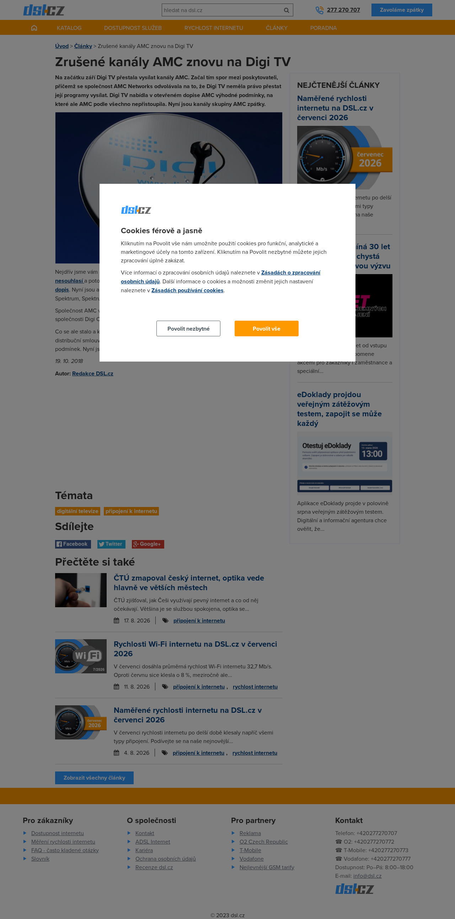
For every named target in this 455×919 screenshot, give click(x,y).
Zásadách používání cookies (187, 290)
